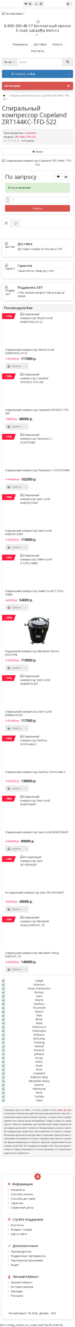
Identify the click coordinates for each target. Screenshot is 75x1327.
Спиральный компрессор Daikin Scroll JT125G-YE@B (34, 592)
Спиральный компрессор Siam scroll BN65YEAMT (36, 832)
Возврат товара (21, 1229)
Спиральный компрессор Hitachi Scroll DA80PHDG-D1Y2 (29, 351)
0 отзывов (27, 140)
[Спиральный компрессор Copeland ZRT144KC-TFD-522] (37, 162)
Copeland (30, 133)
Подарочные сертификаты (28, 1256)
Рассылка (17, 1295)
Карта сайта (19, 1234)
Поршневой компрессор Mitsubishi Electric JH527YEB (32, 653)
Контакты (17, 1225)
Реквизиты (18, 1190)
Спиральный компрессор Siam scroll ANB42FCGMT (28, 532)
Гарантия (17, 1203)
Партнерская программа (27, 1260)
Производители (21, 1251)
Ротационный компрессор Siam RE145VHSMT (34, 892)
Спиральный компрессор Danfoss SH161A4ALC (35, 772)
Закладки (17, 1291)
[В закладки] (58, 176)
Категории (12, 86)
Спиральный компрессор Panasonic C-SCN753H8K (37, 470)
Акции (14, 1265)
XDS (53, 1313)
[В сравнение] (66, 176)
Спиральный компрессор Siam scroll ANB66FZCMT (28, 713)
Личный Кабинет (21, 1282)
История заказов (22, 1287)
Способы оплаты (22, 1194)
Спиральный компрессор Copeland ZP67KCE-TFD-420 (37, 411)
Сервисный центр (22, 1207)
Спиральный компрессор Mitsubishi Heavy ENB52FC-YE (32, 954)
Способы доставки (23, 1198)
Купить (37, 208)
